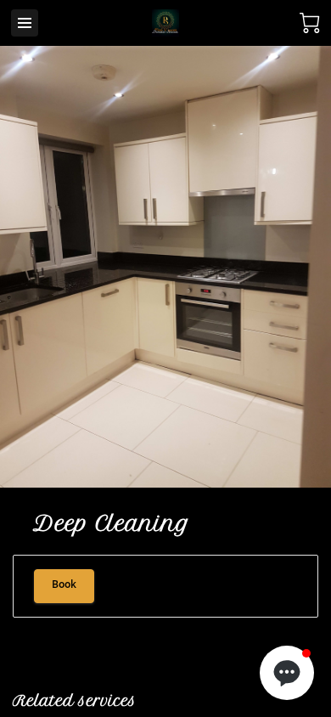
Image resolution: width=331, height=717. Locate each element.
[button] (287, 673)
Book (64, 586)
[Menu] (24, 23)
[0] (310, 23)
